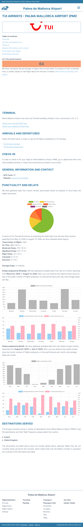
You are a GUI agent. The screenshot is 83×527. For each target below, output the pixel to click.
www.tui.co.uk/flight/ (20, 178)
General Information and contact (15, 48)
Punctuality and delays (11, 51)
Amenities (47, 506)
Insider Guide (69, 503)
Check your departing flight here (15, 126)
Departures (6, 506)
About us (37, 525)
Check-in (5, 45)
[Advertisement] (41, 93)
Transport (47, 500)
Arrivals (5, 503)
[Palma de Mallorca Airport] (5, 8)
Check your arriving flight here (14, 123)
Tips (45, 515)
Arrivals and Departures (12, 42)
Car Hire (67, 500)
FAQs (45, 518)
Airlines (5, 512)
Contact (31, 525)
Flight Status (7, 509)
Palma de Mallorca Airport (42, 8)
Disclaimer (24, 525)
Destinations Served (10, 54)
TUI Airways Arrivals (11, 144)
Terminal (5, 39)
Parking (26, 503)
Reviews (46, 512)
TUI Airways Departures (13, 147)
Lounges (46, 509)
